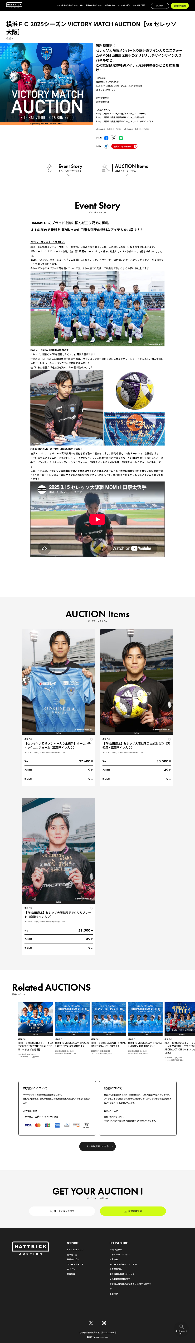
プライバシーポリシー (120, 1254)
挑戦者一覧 (72, 1254)
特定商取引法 (116, 1269)
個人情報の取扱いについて (122, 1274)
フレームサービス (75, 1264)
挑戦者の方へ (73, 1259)
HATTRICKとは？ (75, 1249)
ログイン (71, 1269)
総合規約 (114, 1259)
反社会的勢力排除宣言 (120, 1278)
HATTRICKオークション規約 (123, 1264)
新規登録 (71, 1274)
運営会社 (114, 1293)
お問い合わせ (116, 1249)
